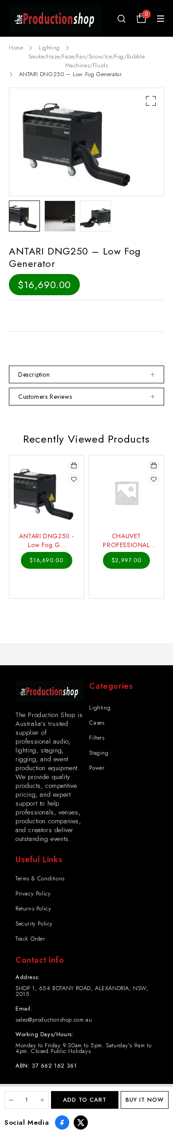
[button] (150, 101)
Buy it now (145, 1099)
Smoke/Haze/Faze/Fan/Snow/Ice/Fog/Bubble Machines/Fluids (86, 60)
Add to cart (84, 1099)
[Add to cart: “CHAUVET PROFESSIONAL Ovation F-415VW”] (153, 465)
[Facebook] (62, 1122)
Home (16, 47)
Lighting (49, 47)
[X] (81, 1122)
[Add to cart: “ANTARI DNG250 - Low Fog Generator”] (73, 465)
